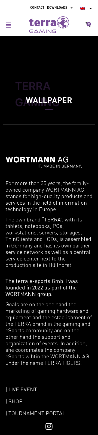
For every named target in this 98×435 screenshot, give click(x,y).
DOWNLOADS (57, 7)
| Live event (21, 390)
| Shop (14, 402)
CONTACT (37, 7)
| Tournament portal (35, 414)
